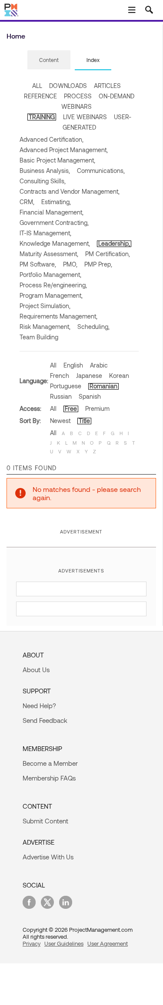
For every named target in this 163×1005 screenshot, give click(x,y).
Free (71, 408)
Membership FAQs (49, 778)
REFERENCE (40, 96)
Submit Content (45, 821)
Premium (97, 408)
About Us (36, 669)
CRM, (27, 201)
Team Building (39, 337)
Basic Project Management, (57, 160)
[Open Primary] (132, 10)
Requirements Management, (58, 316)
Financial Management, (51, 212)
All (53, 365)
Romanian (103, 386)
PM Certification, (107, 253)
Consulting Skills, (43, 181)
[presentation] (49, 60)
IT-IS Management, (45, 233)
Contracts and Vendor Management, (70, 191)
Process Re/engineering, (53, 285)
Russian (61, 396)
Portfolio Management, (50, 274)
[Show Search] (149, 10)
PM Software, (38, 264)
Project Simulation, (45, 305)
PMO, (70, 264)
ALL (37, 85)
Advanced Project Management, (64, 149)
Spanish (90, 396)
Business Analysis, (45, 170)
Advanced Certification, (51, 139)
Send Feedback (45, 720)
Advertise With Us (48, 857)
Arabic (99, 365)
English (73, 365)
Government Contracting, (54, 222)
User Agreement (107, 943)
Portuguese (65, 386)
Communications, (101, 170)
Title (84, 420)
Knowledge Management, (55, 243)
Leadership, (114, 243)
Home (16, 36)
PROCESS (78, 96)
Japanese (89, 375)
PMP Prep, (98, 264)
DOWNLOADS (68, 85)
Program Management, (51, 295)
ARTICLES (107, 85)
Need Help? (39, 705)
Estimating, (56, 201)
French (59, 375)
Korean (119, 375)
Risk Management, (45, 326)
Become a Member (50, 763)
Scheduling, (93, 326)
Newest (60, 420)
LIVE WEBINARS (85, 116)
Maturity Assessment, (49, 253)
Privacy (31, 943)
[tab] (48, 60)
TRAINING (42, 116)
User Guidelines (63, 943)
